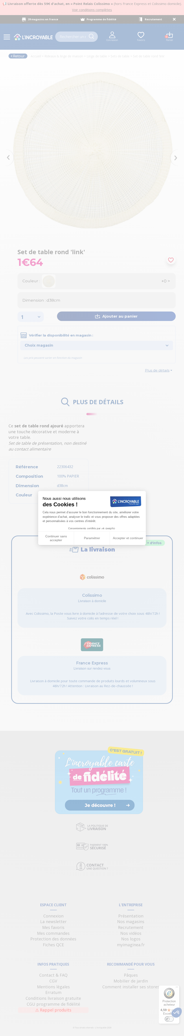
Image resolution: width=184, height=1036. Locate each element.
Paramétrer (92, 538)
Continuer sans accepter (56, 538)
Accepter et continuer (128, 538)
